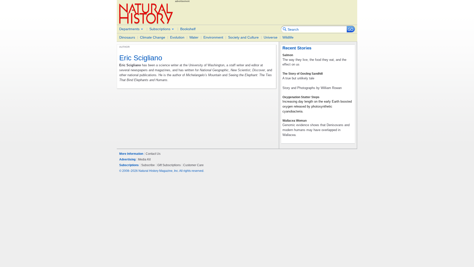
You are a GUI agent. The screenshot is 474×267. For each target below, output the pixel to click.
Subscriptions (159, 29)
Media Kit (144, 159)
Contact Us (153, 154)
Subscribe (148, 165)
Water (193, 37)
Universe (270, 37)
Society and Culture (243, 37)
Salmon (287, 55)
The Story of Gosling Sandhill (302, 73)
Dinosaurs (127, 37)
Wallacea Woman (294, 120)
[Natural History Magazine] (146, 13)
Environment (213, 37)
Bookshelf (188, 29)
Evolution (177, 37)
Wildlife (288, 37)
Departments (129, 29)
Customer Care (193, 165)
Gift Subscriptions (169, 165)
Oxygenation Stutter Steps (300, 97)
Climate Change (152, 37)
